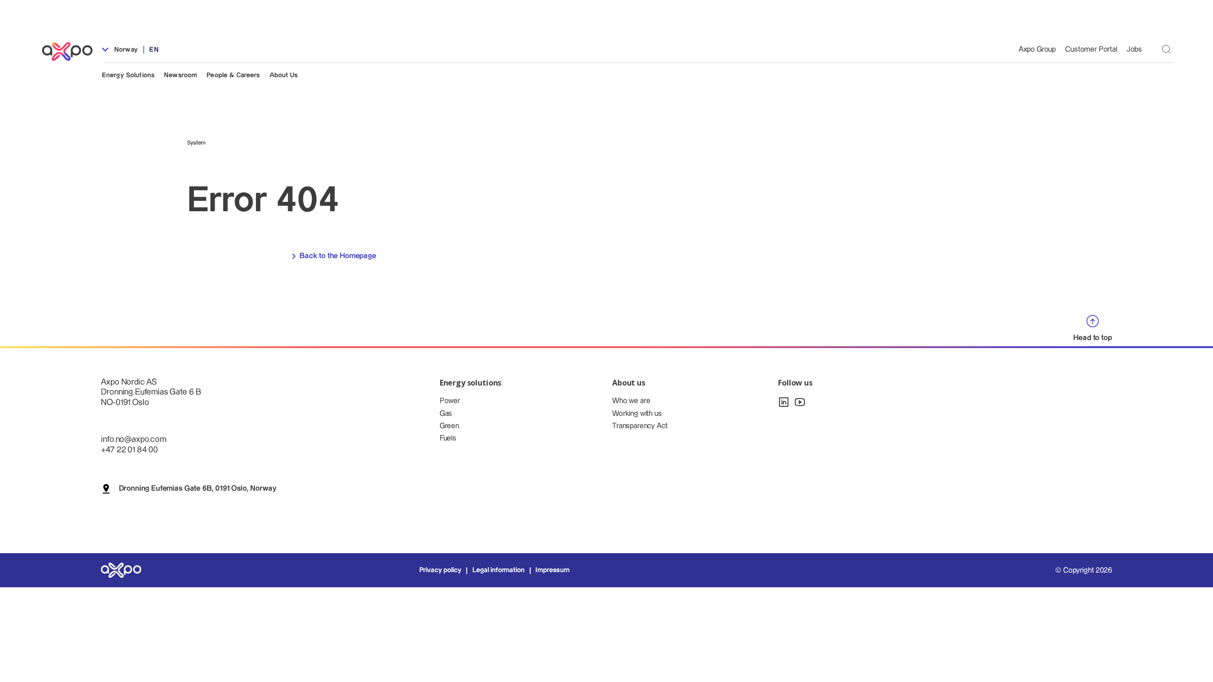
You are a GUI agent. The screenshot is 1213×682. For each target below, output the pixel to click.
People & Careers (233, 75)
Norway (125, 49)
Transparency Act (639, 426)
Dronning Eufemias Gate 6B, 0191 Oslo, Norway (197, 488)
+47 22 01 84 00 (129, 450)
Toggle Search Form (1166, 49)
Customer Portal (1091, 49)
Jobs (1134, 49)
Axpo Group (1037, 49)
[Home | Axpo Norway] (71, 51)
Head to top (1092, 337)
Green (449, 426)
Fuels (448, 438)
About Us (284, 75)
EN (153, 49)
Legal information (498, 570)
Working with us (637, 413)
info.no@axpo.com (133, 439)
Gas (446, 413)
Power (450, 400)
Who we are (631, 400)
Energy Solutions (128, 75)
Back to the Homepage (337, 256)
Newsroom (180, 75)
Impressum (552, 570)
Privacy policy (440, 570)
